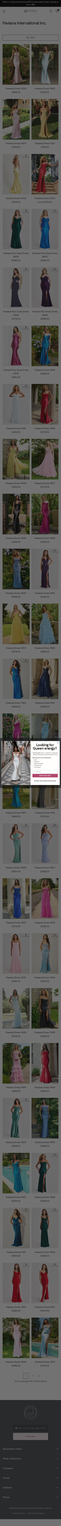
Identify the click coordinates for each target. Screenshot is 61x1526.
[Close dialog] (58, 742)
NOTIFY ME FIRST (45, 775)
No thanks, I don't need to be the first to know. (45, 780)
